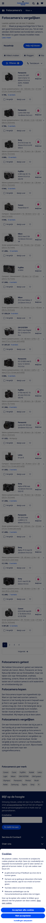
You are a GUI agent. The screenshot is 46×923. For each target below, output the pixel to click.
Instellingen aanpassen (23, 921)
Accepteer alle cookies (23, 910)
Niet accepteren (23, 916)
